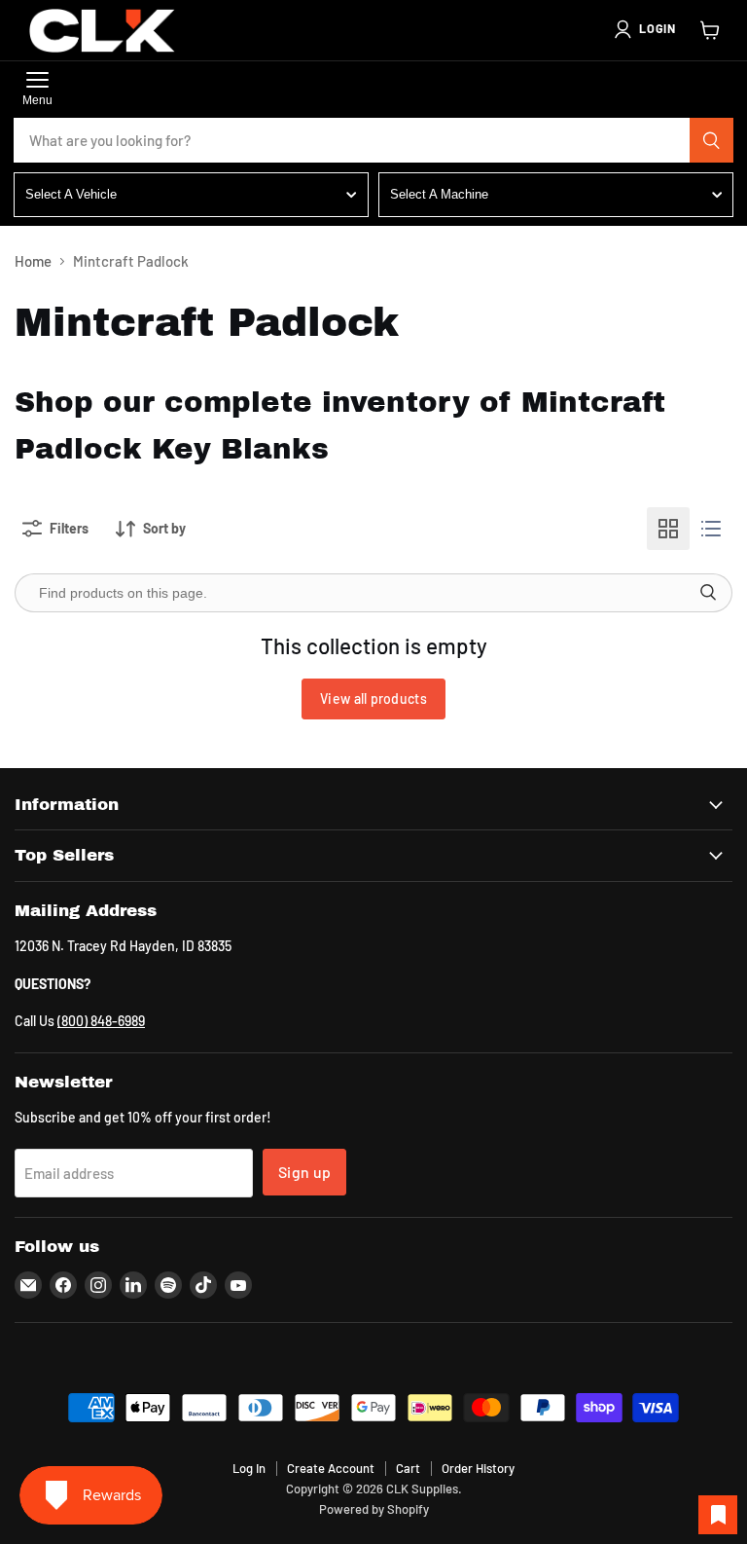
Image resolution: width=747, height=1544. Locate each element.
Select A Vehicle (71, 194)
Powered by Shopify (374, 1509)
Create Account (330, 1468)
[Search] (712, 140)
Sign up (304, 1171)
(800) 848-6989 (101, 1020)
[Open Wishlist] (717, 1514)
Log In (249, 1468)
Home (33, 261)
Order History (478, 1468)
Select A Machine (439, 194)
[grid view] (668, 528)
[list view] (711, 528)
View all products (373, 698)
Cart (408, 1468)
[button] (644, 29)
